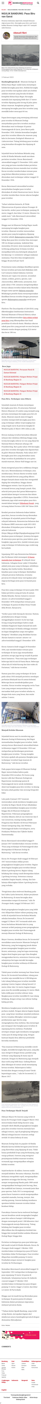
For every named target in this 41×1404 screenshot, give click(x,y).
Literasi (24, 1363)
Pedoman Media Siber (19, 1397)
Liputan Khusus (4, 1368)
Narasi (13, 1365)
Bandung (5, 1361)
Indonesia (15, 1380)
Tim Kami (6, 1397)
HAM (33, 1363)
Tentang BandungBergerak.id (20, 1395)
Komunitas (35, 1367)
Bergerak (25, 1380)
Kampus (24, 1365)
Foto (3, 1371)
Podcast (4, 1375)
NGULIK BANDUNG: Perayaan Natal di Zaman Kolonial (19, 371)
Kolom (4, 9)
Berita (3, 1363)
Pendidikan (25, 1361)
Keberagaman (36, 1361)
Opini (13, 1363)
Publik (33, 1382)
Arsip (33, 1386)
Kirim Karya (34, 1397)
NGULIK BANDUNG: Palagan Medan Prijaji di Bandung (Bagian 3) (21, 392)
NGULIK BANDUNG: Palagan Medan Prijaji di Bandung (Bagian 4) (21, 385)
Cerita (3, 1365)
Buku (23, 1369)
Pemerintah (35, 1384)
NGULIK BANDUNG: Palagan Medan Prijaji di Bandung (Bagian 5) (21, 378)
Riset (23, 1367)
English (4, 1390)
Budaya (34, 1365)
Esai (13, 1361)
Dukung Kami (20, 1399)
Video (3, 1373)
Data (33, 1380)
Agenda (4, 1377)
